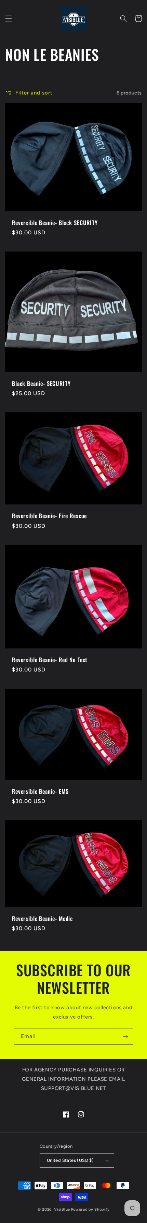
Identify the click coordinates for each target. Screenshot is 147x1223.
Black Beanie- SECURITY (41, 383)
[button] (8, 18)
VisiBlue (62, 1209)
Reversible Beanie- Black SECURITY (55, 222)
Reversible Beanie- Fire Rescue (49, 515)
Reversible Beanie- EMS (40, 791)
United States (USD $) (70, 1160)
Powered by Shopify (90, 1209)
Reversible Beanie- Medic (42, 918)
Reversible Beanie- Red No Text (50, 659)
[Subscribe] (125, 1037)
